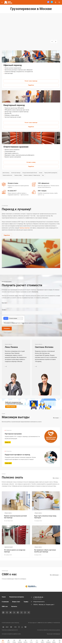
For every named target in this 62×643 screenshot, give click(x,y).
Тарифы (26, 601)
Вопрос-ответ (16, 601)
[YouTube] (25, 612)
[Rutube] (28, 612)
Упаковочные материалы (16, 597)
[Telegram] (52, 2)
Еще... (43, 175)
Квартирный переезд (13, 44)
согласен (7, 323)
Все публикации (54, 575)
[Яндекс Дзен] (17, 612)
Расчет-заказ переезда (31, 81)
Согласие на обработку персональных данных (48, 630)
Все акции (56, 418)
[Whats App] (10, 612)
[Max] (48, 2)
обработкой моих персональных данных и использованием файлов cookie (31, 323)
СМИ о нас (5, 606)
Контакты (14, 606)
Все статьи (56, 478)
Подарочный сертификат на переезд (17, 455)
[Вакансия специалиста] (31, 404)
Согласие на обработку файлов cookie (11, 634)
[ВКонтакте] (14, 612)
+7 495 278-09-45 (38, 597)
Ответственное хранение (15, 147)
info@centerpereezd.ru (39, 601)
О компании (5, 601)
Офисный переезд (12, 39)
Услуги (4, 597)
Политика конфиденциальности (10, 630)
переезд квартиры (24, 228)
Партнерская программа (13, 434)
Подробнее (31, 85)
